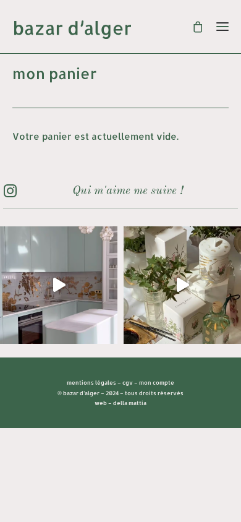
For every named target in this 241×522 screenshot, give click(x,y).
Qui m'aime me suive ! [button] (127, 191)
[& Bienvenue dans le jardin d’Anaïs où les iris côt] (58, 285)
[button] (10, 194)
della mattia (129, 403)
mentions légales (91, 382)
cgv (127, 382)
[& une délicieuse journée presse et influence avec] (182, 285)
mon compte (156, 382)
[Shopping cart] (192, 26)
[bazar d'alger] (120, 29)
